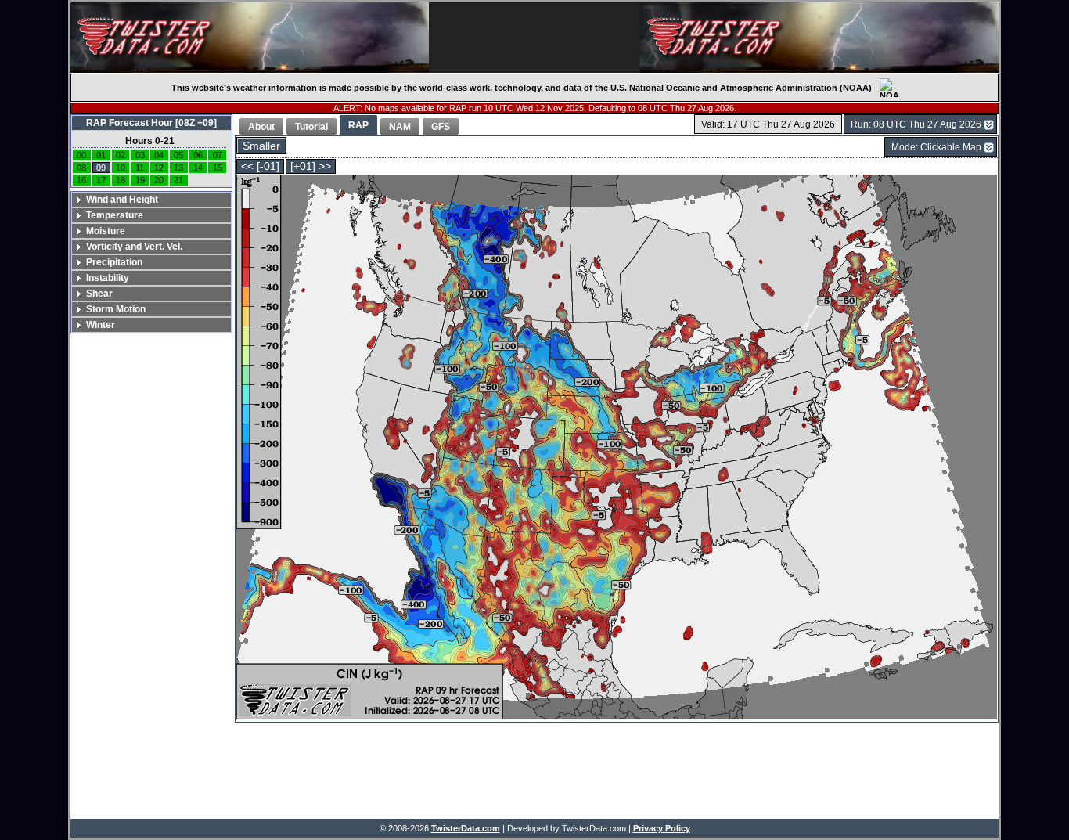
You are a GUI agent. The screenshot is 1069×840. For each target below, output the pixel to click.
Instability (107, 277)
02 (120, 155)
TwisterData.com (465, 828)
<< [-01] (260, 166)
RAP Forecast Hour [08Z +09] (151, 122)
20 (159, 180)
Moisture (105, 230)
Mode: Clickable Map (936, 147)
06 (198, 155)
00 (81, 155)
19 (140, 180)
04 (159, 155)
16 (81, 180)
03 (140, 155)
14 (198, 167)
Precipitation (114, 262)
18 (120, 180)
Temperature (114, 215)
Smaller (261, 146)
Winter (100, 324)
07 (217, 155)
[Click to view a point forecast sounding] (617, 448)
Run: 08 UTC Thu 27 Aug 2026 (916, 124)
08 (81, 167)
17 (101, 180)
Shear (99, 293)
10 (120, 167)
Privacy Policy (661, 828)
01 (101, 155)
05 (178, 155)
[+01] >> (310, 166)
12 (159, 167)
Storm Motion (116, 309)
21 (178, 180)
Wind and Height (122, 199)
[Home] (249, 37)
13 (178, 167)
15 (217, 167)
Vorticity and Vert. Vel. (134, 246)
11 (139, 167)
